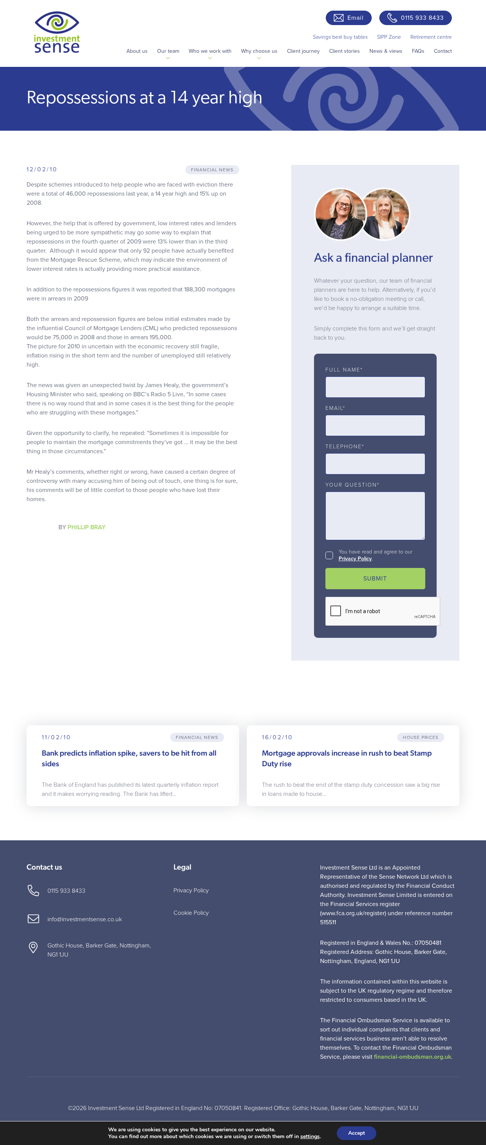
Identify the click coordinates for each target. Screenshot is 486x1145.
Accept (356, 1133)
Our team (168, 51)
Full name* (344, 370)
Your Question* (352, 485)
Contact (443, 51)
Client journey (303, 51)
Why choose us (259, 51)
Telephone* (344, 446)
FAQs (418, 51)
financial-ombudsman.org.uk (412, 1057)
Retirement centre (431, 37)
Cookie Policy (191, 913)
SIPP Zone (389, 37)
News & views (385, 51)
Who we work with (210, 51)
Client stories (344, 51)
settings (310, 1136)
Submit (375, 578)
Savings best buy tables (340, 37)
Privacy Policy (355, 558)
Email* (335, 408)
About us (137, 51)
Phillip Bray (87, 527)
